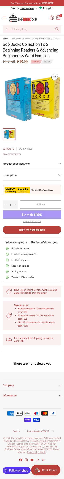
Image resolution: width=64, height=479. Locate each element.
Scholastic (8, 148)
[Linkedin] (43, 460)
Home (5, 38)
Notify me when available (32, 229)
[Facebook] (20, 460)
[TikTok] (38, 460)
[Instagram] (26, 460)
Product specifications (16, 163)
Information (10, 395)
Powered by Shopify (36, 452)
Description (10, 175)
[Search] (56, 29)
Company (8, 385)
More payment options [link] (32, 221)
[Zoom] (54, 77)
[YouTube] (32, 460)
